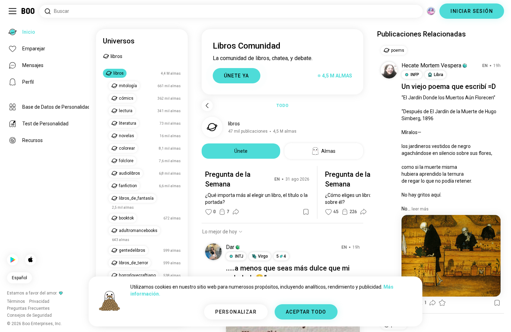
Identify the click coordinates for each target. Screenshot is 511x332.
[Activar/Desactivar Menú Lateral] (12, 11)
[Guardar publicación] (305, 211)
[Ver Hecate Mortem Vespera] (389, 70)
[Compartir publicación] (235, 211)
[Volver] (207, 105)
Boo (28, 11)
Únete (241, 151)
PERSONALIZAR (236, 312)
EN (277, 179)
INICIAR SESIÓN (472, 11)
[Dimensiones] (431, 11)
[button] (238, 247)
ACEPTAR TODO (306, 312)
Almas (328, 151)
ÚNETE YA (236, 75)
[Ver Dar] (213, 251)
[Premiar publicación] (442, 302)
